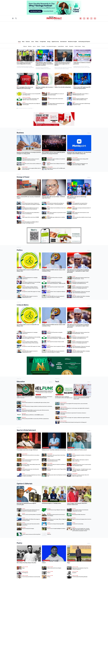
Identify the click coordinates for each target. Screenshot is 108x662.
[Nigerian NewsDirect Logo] (54, 18)
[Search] (16, 18)
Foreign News (43, 41)
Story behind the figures (51, 46)
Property (43, 46)
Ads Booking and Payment (84, 41)
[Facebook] (91, 18)
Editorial (25, 46)
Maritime (30, 46)
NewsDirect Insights (72, 41)
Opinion (38, 46)
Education (71, 46)
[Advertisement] (54, 30)
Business (28, 41)
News (23, 41)
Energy (48, 41)
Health (66, 46)
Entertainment (63, 41)
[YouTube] (87, 18)
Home (19, 41)
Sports (34, 46)
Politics (36, 41)
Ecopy (83, 46)
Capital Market (61, 46)
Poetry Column (78, 46)
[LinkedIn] (95, 18)
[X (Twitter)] (84, 18)
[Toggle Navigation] (13, 18)
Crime (32, 41)
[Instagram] (80, 18)
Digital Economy (55, 41)
